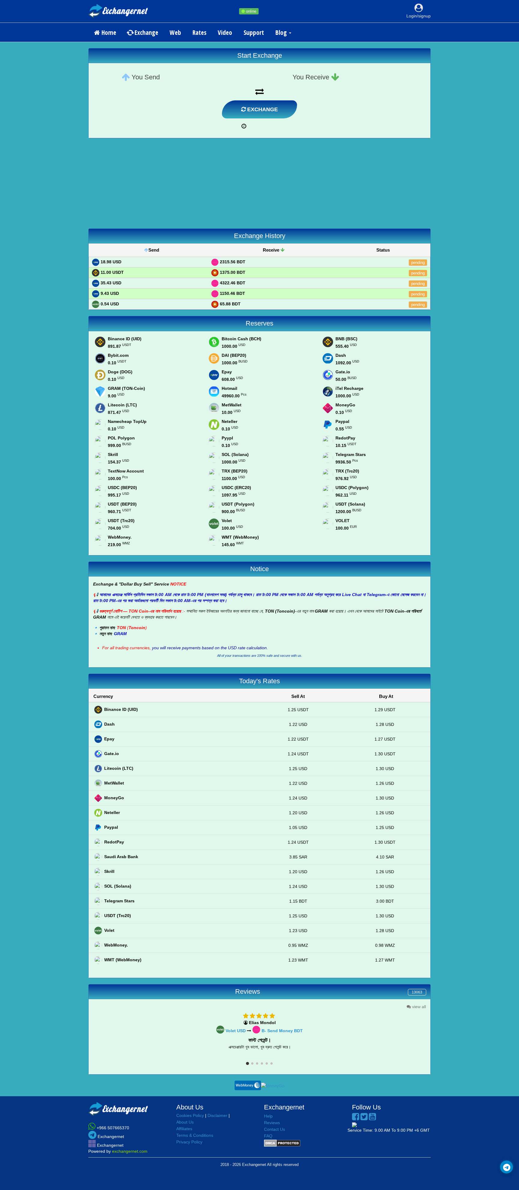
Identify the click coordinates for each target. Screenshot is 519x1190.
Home (108, 32)
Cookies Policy (190, 1115)
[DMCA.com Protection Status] (282, 1142)
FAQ (268, 1135)
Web (175, 32)
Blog (281, 32)
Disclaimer (217, 1115)
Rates (199, 32)
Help (268, 1116)
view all (418, 1006)
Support (254, 32)
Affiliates (184, 1128)
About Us (185, 1122)
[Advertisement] (259, 186)
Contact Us (274, 1129)
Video (225, 32)
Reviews (272, 1122)
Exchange (145, 32)
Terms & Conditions (194, 1135)
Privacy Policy (189, 1142)
